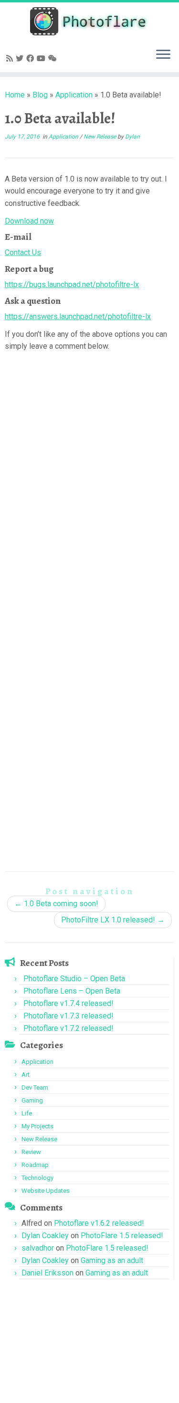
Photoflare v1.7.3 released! (68, 1015)
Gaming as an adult (112, 1260)
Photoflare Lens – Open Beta (71, 991)
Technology (37, 1177)
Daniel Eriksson (47, 1272)
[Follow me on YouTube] (42, 58)
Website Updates (45, 1190)
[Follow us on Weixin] (54, 58)
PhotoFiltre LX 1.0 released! (113, 919)
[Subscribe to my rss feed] (11, 58)
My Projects (37, 1126)
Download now (29, 220)
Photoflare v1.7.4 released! (68, 1003)
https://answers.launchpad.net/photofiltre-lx (78, 316)
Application (74, 94)
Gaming (32, 1100)
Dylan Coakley (45, 1235)
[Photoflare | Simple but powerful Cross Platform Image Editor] (89, 21)
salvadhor (37, 1248)
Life (26, 1113)
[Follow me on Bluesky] (21, 58)
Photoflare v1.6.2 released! (99, 1223)
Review (31, 1152)
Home (15, 94)
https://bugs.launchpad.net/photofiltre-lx (72, 284)
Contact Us (23, 252)
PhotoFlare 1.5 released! (122, 1235)
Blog (40, 94)
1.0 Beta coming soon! (56, 903)
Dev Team (34, 1087)
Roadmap (35, 1164)
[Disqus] (89, 477)
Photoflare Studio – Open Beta (74, 978)
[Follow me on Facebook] (31, 58)
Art (25, 1074)
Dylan (132, 136)
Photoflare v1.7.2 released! (68, 1028)
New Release (100, 136)
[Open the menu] (163, 55)
